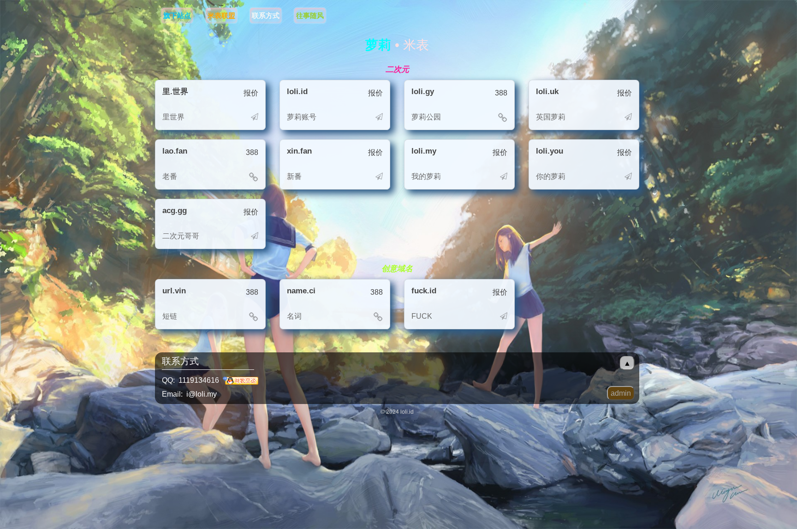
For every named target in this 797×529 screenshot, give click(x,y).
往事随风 (310, 15)
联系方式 (266, 15)
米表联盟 (221, 15)
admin (621, 393)
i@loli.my (201, 394)
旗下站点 (177, 15)
